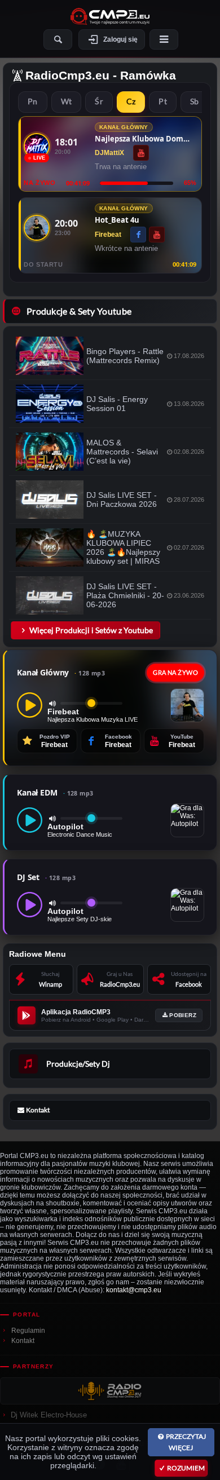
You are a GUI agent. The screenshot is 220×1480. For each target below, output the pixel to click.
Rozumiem (186, 1468)
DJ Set (46, 877)
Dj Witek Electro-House (49, 1415)
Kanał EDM (55, 792)
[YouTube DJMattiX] (141, 153)
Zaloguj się (120, 39)
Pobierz (182, 1015)
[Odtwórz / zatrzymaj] (29, 705)
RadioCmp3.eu (67, 75)
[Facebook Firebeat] (138, 234)
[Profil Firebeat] (37, 228)
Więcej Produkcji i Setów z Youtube (91, 630)
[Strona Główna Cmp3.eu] (110, 16)
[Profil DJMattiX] (37, 146)
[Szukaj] (57, 39)
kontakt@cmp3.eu (133, 1290)
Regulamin (28, 1331)
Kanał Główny (61, 672)
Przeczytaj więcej (186, 1442)
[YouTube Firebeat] (157, 234)
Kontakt (22, 1341)
